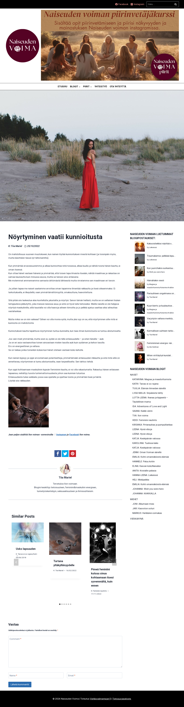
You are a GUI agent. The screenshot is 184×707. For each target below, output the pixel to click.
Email (71, 675)
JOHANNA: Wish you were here (148, 488)
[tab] (59, 604)
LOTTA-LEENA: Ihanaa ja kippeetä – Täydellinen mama (150, 399)
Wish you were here (157, 272)
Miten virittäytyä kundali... (159, 355)
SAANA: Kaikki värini (142, 411)
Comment (15, 639)
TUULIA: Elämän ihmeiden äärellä (149, 388)
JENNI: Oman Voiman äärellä (146, 452)
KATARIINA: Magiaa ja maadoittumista (151, 379)
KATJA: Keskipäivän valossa (146, 438)
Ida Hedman (154, 347)
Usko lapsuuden (26, 548)
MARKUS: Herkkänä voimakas (147, 513)
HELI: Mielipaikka (140, 479)
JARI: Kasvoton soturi (143, 508)
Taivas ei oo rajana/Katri (27, 554)
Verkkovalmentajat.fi (100, 698)
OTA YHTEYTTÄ (118, 86)
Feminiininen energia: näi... (160, 343)
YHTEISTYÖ (101, 86)
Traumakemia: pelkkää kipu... (161, 255)
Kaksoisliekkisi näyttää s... (160, 243)
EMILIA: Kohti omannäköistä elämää (150, 456)
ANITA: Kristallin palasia (144, 470)
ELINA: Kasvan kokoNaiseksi (146, 466)
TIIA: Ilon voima (140, 415)
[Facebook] (57, 453)
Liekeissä (153, 247)
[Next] (114, 562)
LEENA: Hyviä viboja (142, 429)
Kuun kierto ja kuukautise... (160, 305)
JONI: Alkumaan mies (143, 503)
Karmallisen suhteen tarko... (161, 330)
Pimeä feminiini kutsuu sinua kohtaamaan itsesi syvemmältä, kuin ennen (102, 577)
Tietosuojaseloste (121, 698)
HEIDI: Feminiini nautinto (144, 420)
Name (13, 675)
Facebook (74, 434)
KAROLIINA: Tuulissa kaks (145, 443)
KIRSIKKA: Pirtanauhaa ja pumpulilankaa (152, 424)
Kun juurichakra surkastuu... (161, 268)
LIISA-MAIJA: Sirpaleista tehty (147, 393)
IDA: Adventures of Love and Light (149, 406)
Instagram (61, 434)
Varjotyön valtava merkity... (160, 318)
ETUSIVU (62, 86)
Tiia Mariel (16, 246)
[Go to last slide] (16, 562)
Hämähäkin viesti (155, 280)
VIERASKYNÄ (136, 518)
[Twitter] (65, 453)
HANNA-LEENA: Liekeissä (145, 475)
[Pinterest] (72, 453)
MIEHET (134, 499)
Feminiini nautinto (100, 591)
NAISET (134, 374)
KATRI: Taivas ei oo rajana (145, 383)
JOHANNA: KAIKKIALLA (144, 493)
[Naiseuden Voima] (22, 46)
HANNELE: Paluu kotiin (143, 461)
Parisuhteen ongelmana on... (161, 293)
